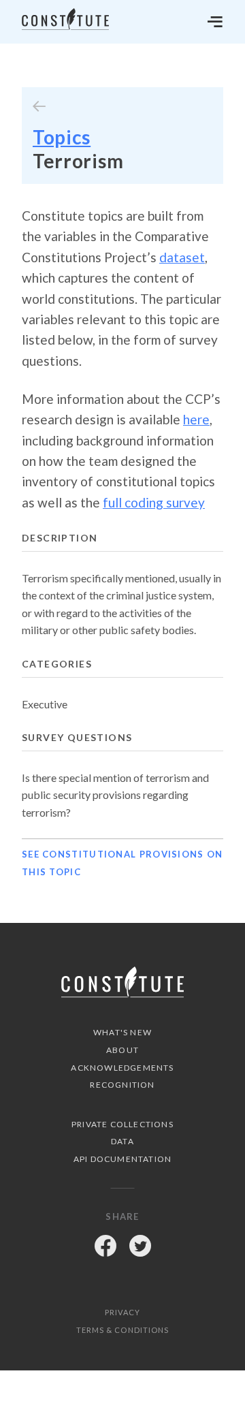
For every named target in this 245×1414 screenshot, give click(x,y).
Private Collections (122, 1124)
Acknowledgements (122, 1068)
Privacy (122, 1312)
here (196, 419)
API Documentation (123, 1159)
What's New (122, 1032)
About (122, 1050)
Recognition (122, 1085)
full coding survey (154, 502)
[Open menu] (215, 22)
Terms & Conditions (122, 1329)
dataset (182, 257)
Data (122, 1141)
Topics (62, 136)
